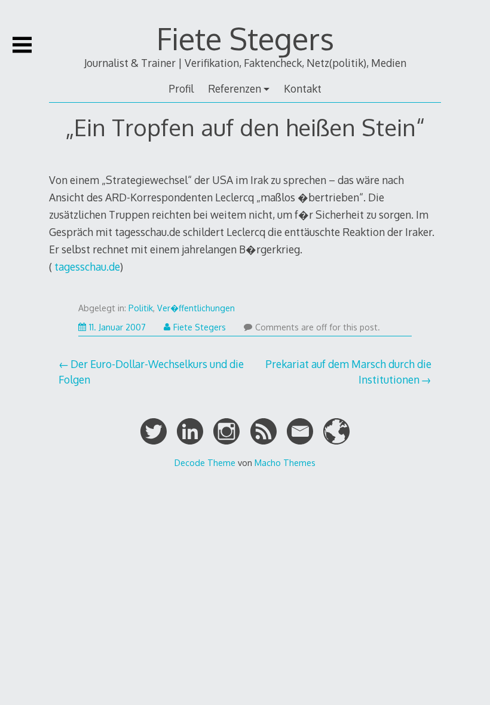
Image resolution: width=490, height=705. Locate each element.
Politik (140, 308)
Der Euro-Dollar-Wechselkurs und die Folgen (151, 371)
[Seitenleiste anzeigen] (22, 44)
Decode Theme (204, 462)
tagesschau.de (86, 266)
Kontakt (302, 88)
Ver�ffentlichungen (196, 308)
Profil (181, 88)
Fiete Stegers (245, 38)
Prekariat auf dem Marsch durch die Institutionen (348, 371)
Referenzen (234, 88)
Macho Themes (285, 462)
